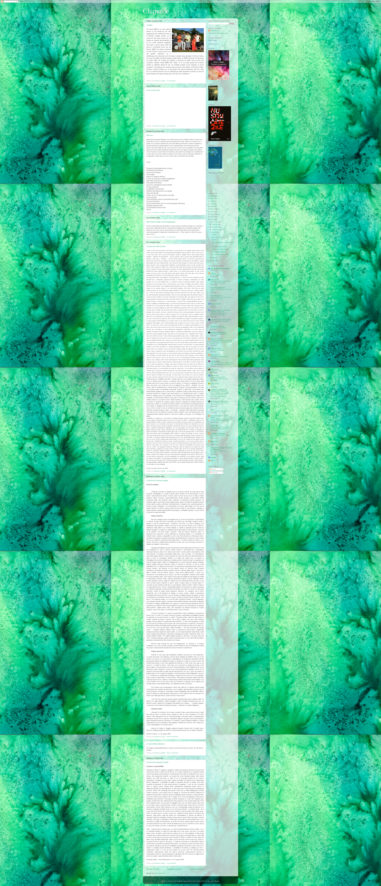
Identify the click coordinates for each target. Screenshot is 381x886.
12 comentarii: (171, 81)
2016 (212, 201)
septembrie (216, 229)
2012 (212, 211)
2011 (212, 214)
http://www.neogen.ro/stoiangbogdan (160, 222)
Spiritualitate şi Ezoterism (219, 401)
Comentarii (214, 472)
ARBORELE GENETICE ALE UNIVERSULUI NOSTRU (218, 314)
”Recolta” (213, 305)
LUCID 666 (213, 425)
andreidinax (214, 369)
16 (211, 385)
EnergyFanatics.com (217, 326)
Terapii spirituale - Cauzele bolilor (219, 411)
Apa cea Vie (214, 279)
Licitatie (149, 25)
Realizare (213, 443)
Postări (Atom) (159, 873)
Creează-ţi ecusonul (213, 44)
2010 (212, 217)
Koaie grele (214, 355)
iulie (213, 257)
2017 (212, 198)
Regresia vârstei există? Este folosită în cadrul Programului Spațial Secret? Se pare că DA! (221, 342)
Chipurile (156, 11)
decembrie (215, 222)
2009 (212, 219)
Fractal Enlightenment (217, 287)
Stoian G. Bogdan (212, 40)
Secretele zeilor (215, 348)
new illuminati (215, 361)
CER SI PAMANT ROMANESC (220, 268)
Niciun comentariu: (173, 736)
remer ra (213, 273)
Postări (213, 469)
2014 (212, 206)
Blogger (217, 881)
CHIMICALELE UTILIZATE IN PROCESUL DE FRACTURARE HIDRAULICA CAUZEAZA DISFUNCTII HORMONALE (219, 394)
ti (197, 494)
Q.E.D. (212, 460)
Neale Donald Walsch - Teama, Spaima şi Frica (219, 403)
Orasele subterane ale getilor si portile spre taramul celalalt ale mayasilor (221, 419)
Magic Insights (215, 304)
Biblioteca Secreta (216, 339)
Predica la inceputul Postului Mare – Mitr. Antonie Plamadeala (220, 282)
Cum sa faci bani (153, 90)
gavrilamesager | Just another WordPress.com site (220, 310)
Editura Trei (214, 375)
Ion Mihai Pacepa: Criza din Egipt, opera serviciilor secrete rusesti (220, 427)
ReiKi (212, 409)
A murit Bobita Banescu (155, 744)
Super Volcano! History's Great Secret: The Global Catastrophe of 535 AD (221, 363)
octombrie (215, 227)
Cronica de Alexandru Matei (157, 762)
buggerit (213, 457)
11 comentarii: (171, 212)
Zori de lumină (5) (215, 275)
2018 (212, 196)
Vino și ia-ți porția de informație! (219, 321)
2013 (212, 209)
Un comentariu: (172, 863)
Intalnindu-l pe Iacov (216, 371)
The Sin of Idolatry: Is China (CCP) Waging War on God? (220, 298)
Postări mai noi (152, 869)
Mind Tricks (214, 441)
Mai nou (149, 135)
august (214, 232)
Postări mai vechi (196, 869)
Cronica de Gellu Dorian (155, 246)
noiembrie (215, 224)
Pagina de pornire (174, 869)
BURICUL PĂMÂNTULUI (218, 332)
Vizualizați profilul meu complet (218, 33)
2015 (212, 204)
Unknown (213, 30)
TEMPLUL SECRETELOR (218, 390)
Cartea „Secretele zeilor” (217, 350)
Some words (214, 383)
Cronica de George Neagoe (157, 481)
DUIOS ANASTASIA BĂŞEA (218, 334)
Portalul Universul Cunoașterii (220, 319)
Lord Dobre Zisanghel (217, 433)
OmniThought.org (216, 295)
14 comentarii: (171, 126)
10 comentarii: (171, 237)
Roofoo (204, 881)
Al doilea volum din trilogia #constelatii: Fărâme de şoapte (219, 378)
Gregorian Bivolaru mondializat (219, 356)
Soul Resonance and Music (218, 327)
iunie (214, 260)
